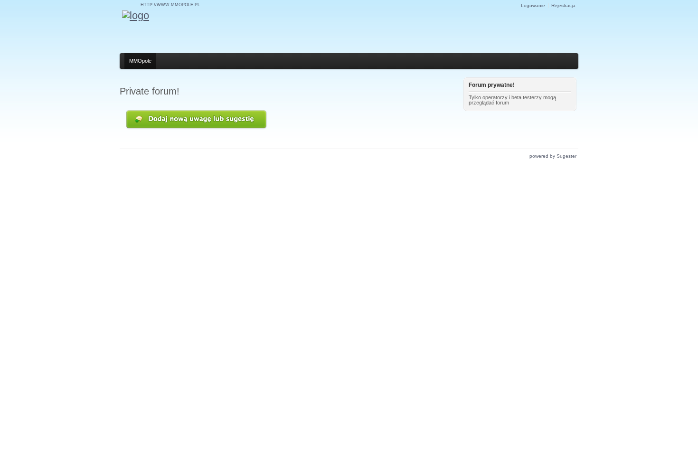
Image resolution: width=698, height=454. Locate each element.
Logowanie (533, 5)
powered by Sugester (552, 156)
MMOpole (140, 61)
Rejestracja (563, 5)
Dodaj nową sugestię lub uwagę (196, 120)
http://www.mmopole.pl (170, 4)
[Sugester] (135, 15)
